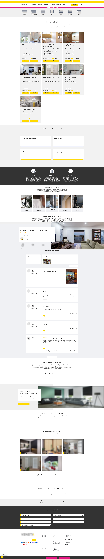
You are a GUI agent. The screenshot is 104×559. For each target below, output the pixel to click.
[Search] (79, 4)
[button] (32, 58)
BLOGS (53, 536)
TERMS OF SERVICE (55, 549)
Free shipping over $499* (30, 1)
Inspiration (64, 4)
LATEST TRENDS (44, 545)
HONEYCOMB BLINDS (44, 535)
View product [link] (26, 60)
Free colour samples (46, 4)
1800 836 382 (23, 1)
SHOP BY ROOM (44, 547)
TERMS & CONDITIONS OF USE (56, 550)
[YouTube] (26, 544)
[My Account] (83, 4)
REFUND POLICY (54, 548)
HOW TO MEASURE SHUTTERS (68, 536)
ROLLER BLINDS (44, 536)
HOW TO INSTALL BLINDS (68, 541)
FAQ (53, 541)
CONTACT (54, 537)
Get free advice (40, 4)
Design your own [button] (75, 4)
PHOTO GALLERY (44, 548)
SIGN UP (34, 539)
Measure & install (58, 4)
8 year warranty (47, 1)
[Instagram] (24, 544)
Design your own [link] (34, 60)
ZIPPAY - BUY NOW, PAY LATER (56, 547)
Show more (51, 356)
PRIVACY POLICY (54, 551)
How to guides (53, 4)
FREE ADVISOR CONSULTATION (56, 542)
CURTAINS (43, 541)
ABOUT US (54, 535)
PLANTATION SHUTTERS (45, 537)
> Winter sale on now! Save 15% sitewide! (52, 7)
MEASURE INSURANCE (67, 537)
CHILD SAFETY (54, 538)
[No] (76, 285)
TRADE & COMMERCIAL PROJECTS (57, 543)
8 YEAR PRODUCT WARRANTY (56, 544)
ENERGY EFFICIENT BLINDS (45, 544)
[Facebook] (21, 544)
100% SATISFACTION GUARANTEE (57, 545)
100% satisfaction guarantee (39, 1)
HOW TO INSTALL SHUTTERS (68, 542)
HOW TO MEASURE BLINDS (68, 535)
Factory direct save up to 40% (54, 1)
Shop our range (34, 4)
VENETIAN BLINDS (44, 538)
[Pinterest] (23, 544)
